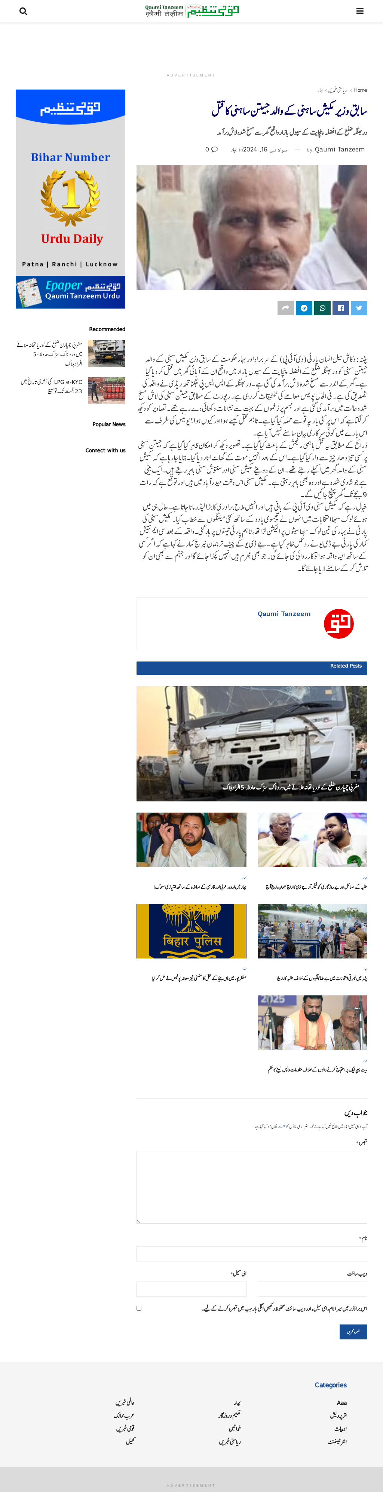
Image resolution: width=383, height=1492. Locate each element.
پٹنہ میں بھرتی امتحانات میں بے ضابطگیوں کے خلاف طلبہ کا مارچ (322, 978)
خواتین (235, 1428)
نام (363, 1238)
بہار (321, 90)
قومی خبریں (125, 1428)
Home (360, 90)
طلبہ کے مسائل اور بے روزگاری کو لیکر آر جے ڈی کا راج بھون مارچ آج (316, 887)
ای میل (238, 1273)
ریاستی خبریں (337, 90)
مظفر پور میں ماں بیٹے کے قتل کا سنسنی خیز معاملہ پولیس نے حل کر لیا (199, 978)
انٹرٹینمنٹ (337, 1441)
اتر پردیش (338, 1415)
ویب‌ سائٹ (357, 1273)
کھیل (130, 1441)
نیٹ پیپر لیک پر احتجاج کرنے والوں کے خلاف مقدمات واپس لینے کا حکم (317, 1070)
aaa (342, 1402)
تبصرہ (361, 1142)
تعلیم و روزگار (229, 1415)
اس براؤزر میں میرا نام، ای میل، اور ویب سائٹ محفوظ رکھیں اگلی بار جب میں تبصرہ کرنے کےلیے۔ (284, 1308)
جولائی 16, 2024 (265, 149)
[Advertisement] (191, 45)
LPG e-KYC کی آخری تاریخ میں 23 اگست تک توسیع (51, 386)
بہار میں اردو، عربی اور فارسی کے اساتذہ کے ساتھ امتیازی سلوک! (199, 887)
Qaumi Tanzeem (340, 149)
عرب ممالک (124, 1415)
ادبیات (340, 1428)
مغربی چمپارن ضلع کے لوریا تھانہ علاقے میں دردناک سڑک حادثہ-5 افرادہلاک (291, 787)
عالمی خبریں (125, 1402)
